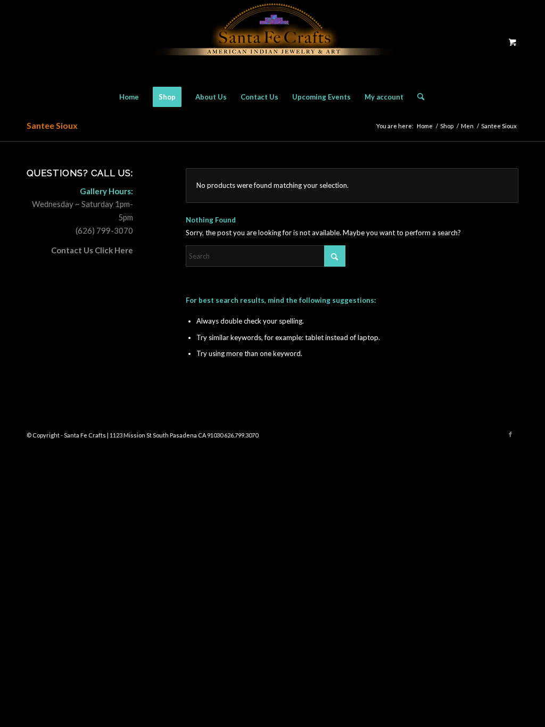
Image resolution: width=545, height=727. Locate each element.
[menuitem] (129, 97)
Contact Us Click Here (92, 250)
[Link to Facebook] (510, 434)
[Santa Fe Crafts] (272, 42)
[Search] (417, 97)
